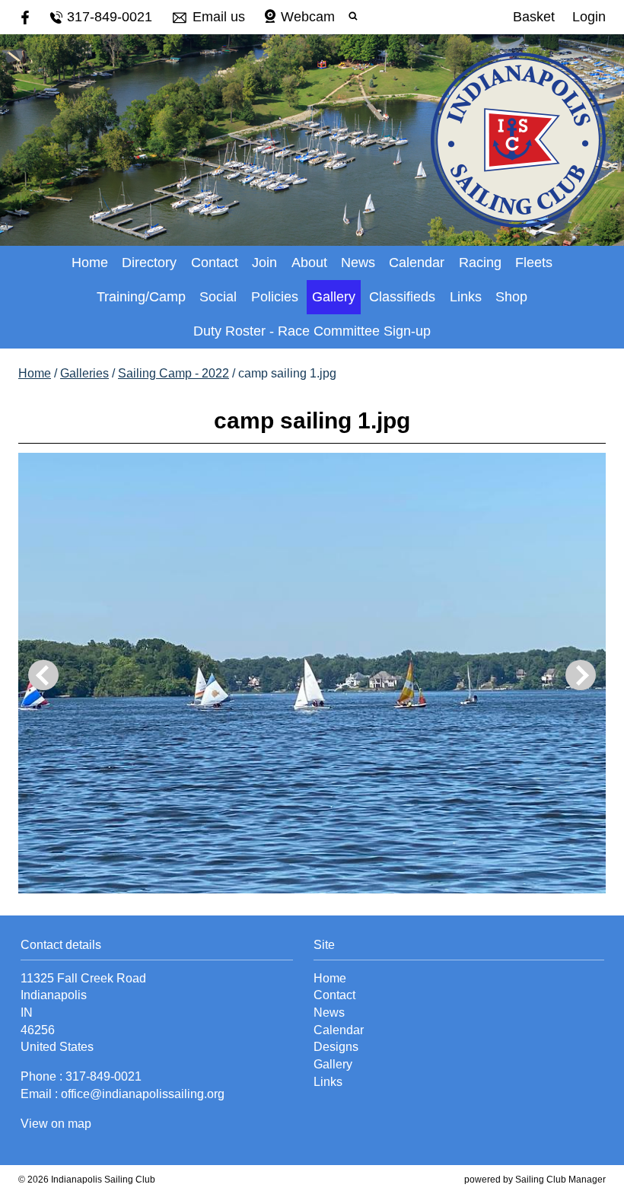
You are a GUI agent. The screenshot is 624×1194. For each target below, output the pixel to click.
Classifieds (402, 296)
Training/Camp (141, 296)
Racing (480, 262)
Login (589, 16)
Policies (274, 296)
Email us (219, 16)
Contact (214, 262)
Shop (511, 296)
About (309, 262)
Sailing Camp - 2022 (173, 373)
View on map (56, 1123)
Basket (534, 16)
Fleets (533, 262)
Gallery (333, 296)
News (358, 262)
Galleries (84, 373)
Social (218, 296)
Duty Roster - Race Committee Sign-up (312, 331)
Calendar (416, 262)
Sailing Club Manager (560, 1179)
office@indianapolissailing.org (142, 1093)
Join (264, 262)
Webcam (308, 16)
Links (466, 296)
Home (90, 262)
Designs (336, 1046)
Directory (149, 262)
